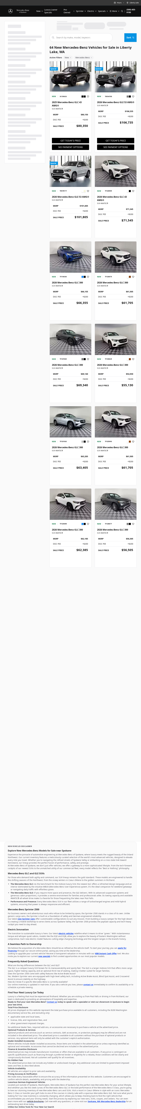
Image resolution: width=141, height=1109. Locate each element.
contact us (88, 984)
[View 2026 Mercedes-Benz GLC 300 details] (70, 257)
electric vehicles (66, 933)
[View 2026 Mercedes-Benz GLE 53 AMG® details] (115, 76)
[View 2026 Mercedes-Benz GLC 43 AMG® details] (115, 171)
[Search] (122, 11)
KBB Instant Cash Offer (106, 953)
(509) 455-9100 (131, 11)
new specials (44, 956)
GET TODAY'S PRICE (70, 140)
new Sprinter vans (26, 919)
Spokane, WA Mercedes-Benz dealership (107, 1101)
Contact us (52, 1002)
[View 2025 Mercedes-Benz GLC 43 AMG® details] (70, 76)
